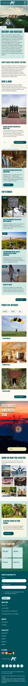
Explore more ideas (19, 142)
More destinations (19, 396)
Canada (6, 653)
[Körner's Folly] (14, 354)
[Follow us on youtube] (18, 665)
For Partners (5, 622)
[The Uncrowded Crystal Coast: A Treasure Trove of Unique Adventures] (14, 247)
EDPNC (3, 644)
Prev (2, 142)
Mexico (13, 653)
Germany (10, 653)
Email (3, 577)
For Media (4, 625)
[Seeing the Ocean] (14, 280)
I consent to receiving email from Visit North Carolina (14, 592)
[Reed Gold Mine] (14, 380)
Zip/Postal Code (6, 584)
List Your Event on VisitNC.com (9, 611)
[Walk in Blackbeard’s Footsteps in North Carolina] (14, 213)
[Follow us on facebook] (6, 665)
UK (3, 653)
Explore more (7, 184)
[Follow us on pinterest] (14, 665)
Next (7, 142)
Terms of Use (4, 671)
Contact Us (4, 605)
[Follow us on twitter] (3, 665)
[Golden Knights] (14, 328)
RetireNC (4, 636)
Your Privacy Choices (6, 673)
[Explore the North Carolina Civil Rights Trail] (14, 117)
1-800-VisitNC (5, 608)
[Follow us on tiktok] (21, 665)
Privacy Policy (11, 671)
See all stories (20, 299)
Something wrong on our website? (10, 614)
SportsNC (4, 641)
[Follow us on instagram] (10, 665)
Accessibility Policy (19, 671)
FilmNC (4, 638)
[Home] (8, 3)
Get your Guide (7, 533)
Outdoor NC (5, 633)
